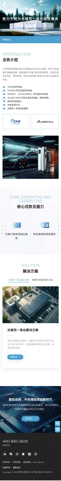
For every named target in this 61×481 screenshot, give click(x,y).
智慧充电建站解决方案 (42, 279)
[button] (2, 229)
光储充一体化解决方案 (18, 279)
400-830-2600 (15, 441)
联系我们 (29, 418)
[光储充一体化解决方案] (31, 304)
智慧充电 (7, 39)
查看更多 (13, 357)
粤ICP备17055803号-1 (43, 472)
